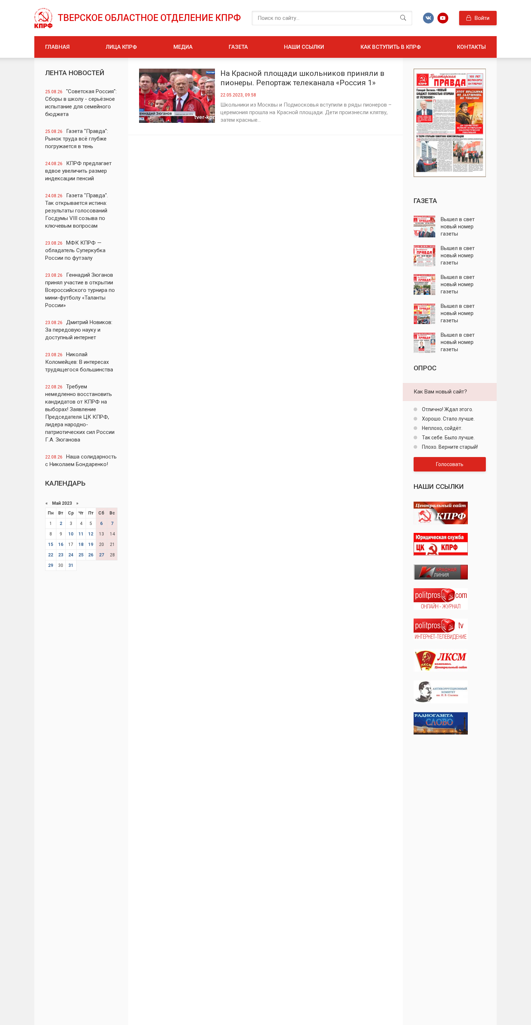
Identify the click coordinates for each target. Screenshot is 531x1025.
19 (90, 544)
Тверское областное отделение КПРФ (149, 18)
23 (60, 554)
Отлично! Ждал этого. (447, 409)
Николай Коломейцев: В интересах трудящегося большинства (79, 362)
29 (50, 565)
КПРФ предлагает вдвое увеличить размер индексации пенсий (78, 171)
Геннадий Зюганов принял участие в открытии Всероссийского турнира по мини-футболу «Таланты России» (80, 290)
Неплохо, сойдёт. (441, 428)
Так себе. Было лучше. (448, 437)
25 (80, 554)
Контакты (471, 47)
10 (70, 534)
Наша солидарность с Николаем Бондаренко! (81, 460)
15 (50, 544)
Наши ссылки (304, 47)
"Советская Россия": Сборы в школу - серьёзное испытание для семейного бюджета (81, 102)
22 (50, 554)
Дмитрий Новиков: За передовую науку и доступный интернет (78, 330)
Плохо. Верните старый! (449, 447)
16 (60, 544)
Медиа (183, 47)
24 (70, 554)
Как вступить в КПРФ (391, 47)
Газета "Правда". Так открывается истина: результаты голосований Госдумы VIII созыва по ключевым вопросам (76, 210)
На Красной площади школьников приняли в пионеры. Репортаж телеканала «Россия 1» (302, 78)
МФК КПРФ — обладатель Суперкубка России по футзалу (75, 250)
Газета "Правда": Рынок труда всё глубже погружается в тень (76, 139)
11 (80, 534)
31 (70, 565)
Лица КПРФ (121, 47)
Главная (57, 47)
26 (90, 554)
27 (101, 554)
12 (90, 534)
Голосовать (449, 464)
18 (80, 544)
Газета (238, 47)
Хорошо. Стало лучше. (448, 419)
